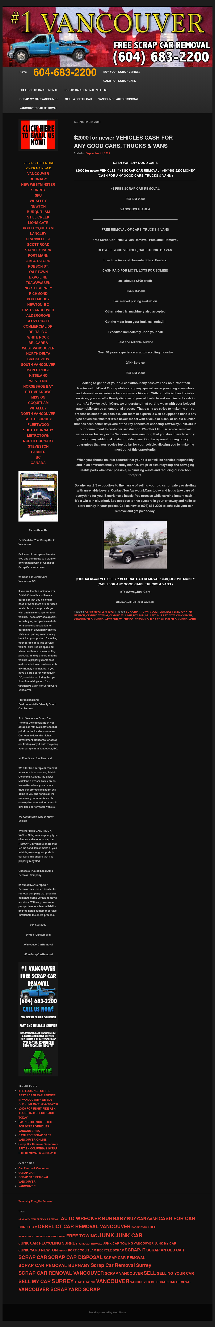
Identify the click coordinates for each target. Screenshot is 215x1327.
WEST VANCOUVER (38, 348)
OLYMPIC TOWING (97, 615)
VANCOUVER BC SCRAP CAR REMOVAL (160, 1282)
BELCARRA (38, 343)
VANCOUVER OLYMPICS (89, 619)
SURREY (162, 615)
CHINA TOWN (140, 611)
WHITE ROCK (38, 337)
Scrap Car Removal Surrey (121, 1265)
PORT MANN (38, 255)
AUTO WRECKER (81, 1218)
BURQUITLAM (38, 212)
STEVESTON (38, 446)
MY (191, 611)
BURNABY (38, 179)
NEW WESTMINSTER (38, 184)
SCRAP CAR (26, 1173)
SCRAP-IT (135, 1250)
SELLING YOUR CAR (175, 1273)
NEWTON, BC (38, 304)
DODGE (135, 1227)
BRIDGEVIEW (38, 359)
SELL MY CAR (34, 1281)
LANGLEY (38, 233)
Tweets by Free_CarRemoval (35, 1201)
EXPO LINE (38, 277)
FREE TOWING (81, 1236)
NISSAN (63, 1250)
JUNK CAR (128, 1235)
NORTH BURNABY (38, 441)
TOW (172, 615)
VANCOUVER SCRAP (42, 1289)
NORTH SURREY (38, 288)
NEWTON (79, 615)
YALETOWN (38, 272)
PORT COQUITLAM (38, 228)
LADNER (38, 452)
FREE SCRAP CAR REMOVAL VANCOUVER (42, 1236)
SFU (38, 195)
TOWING (89, 1282)
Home (23, 72)
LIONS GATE (38, 223)
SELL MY (150, 615)
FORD (143, 1227)
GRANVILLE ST (38, 239)
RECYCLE (104, 1250)
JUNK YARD (29, 1250)
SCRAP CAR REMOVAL (124, 1257)
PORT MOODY (38, 299)
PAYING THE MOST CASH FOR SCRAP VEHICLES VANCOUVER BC (35, 1126)
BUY (128, 611)
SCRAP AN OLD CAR (165, 1250)
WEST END (111, 619)
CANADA (38, 463)
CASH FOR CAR (177, 1218)
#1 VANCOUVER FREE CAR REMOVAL (39, 1219)
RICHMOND (38, 293)
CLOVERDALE (38, 321)
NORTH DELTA (38, 354)
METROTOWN (38, 435)
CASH (152, 1218)
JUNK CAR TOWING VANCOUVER (128, 1243)
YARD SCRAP (84, 1289)
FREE (152, 1227)
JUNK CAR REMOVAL (90, 1243)
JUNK (183, 611)
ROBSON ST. (38, 266)
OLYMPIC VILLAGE (120, 615)
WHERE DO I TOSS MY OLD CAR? (139, 619)
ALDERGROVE (38, 315)
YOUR (192, 619)
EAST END (172, 611)
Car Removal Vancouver (99, 611)
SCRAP (118, 1250)
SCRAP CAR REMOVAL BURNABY (54, 1265)
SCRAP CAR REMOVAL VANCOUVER (61, 1272)
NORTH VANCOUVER (38, 414)
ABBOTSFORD (38, 261)
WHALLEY (38, 201)
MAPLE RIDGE (38, 370)
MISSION (38, 397)
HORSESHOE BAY (38, 386)
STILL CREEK (38, 217)
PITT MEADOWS (38, 392)
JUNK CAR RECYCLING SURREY (48, 1243)
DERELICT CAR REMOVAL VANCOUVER (84, 1226)
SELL (150, 1272)
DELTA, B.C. (38, 332)
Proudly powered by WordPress (107, 1312)
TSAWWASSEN (38, 283)
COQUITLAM (157, 611)
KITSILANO (38, 375)
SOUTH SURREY (38, 419)
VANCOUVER (184, 615)
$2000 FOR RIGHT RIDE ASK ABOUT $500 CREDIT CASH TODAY (36, 1112)
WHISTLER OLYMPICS (174, 619)
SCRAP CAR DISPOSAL (75, 1257)
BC (38, 457)
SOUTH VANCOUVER (38, 364)
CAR (141, 1218)
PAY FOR (138, 615)
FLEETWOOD (38, 424)
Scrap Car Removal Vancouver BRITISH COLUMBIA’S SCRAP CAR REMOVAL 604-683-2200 (38, 1148)
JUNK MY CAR (165, 1243)
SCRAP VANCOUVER (124, 1273)
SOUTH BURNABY (38, 430)
